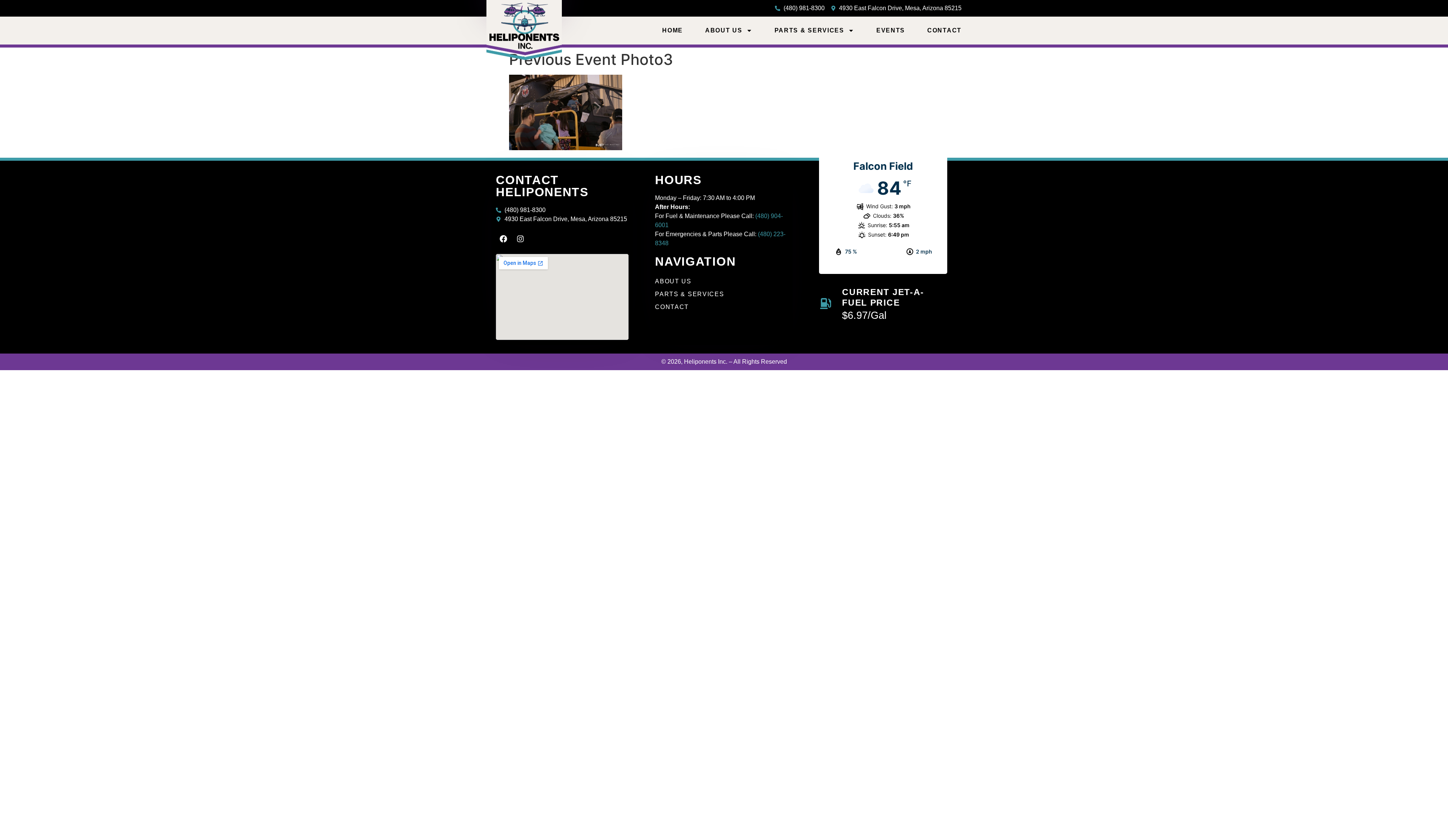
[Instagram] (520, 238)
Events (890, 30)
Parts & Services (809, 30)
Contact (944, 30)
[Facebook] (503, 238)
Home (672, 30)
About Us (723, 30)
